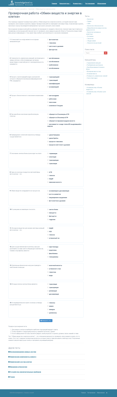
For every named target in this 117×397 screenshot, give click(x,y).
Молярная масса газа (94, 71)
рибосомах (52, 99)
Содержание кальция (94, 63)
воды (50, 275)
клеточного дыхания (55, 46)
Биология (31, 9)
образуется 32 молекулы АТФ (58, 114)
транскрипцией (53, 77)
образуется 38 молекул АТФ (58, 117)
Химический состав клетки (21, 362)
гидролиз (51, 219)
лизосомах (52, 102)
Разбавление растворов (95, 65)
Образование (101, 3)
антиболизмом (53, 68)
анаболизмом (53, 65)
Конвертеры (77, 3)
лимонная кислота (54, 182)
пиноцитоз (52, 213)
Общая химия (91, 41)
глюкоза (51, 175)
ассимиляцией (53, 87)
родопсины (52, 250)
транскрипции (53, 160)
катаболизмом (53, 61)
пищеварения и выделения (57, 197)
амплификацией (54, 83)
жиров (50, 306)
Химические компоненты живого (23, 357)
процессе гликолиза (55, 141)
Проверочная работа (21, 9)
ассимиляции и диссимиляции (58, 191)
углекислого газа (54, 269)
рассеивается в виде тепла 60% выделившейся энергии (64, 125)
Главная (54, 3)
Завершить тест (46, 320)
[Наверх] (106, 392)
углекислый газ (53, 238)
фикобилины (53, 253)
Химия (89, 21)
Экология (90, 38)
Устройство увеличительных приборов (25, 372)
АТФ (50, 172)
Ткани (12, 377)
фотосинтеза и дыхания (56, 201)
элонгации (52, 157)
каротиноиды (53, 247)
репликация (52, 291)
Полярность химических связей (97, 76)
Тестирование (90, 3)
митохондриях (53, 95)
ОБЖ (88, 23)
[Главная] (20, 3)
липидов (51, 309)
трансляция (52, 284)
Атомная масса (92, 74)
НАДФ (50, 179)
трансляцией (53, 80)
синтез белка (53, 209)
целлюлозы (52, 313)
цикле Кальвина (54, 135)
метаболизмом (53, 58)
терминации (52, 153)
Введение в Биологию (18, 367)
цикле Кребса (53, 138)
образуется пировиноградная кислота (61, 121)
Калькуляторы (65, 3)
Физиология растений (94, 43)
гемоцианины (53, 257)
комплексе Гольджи (55, 105)
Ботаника (90, 36)
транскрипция (53, 287)
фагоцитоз (52, 216)
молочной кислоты (55, 265)
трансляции (52, 163)
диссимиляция (53, 294)
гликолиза (52, 43)
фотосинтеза (53, 39)
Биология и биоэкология (95, 26)
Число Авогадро (92, 78)
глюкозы (51, 303)
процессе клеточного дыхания (59, 145)
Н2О (50, 231)
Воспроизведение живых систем (23, 352)
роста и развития (54, 194)
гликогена (52, 272)
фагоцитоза (52, 49)
